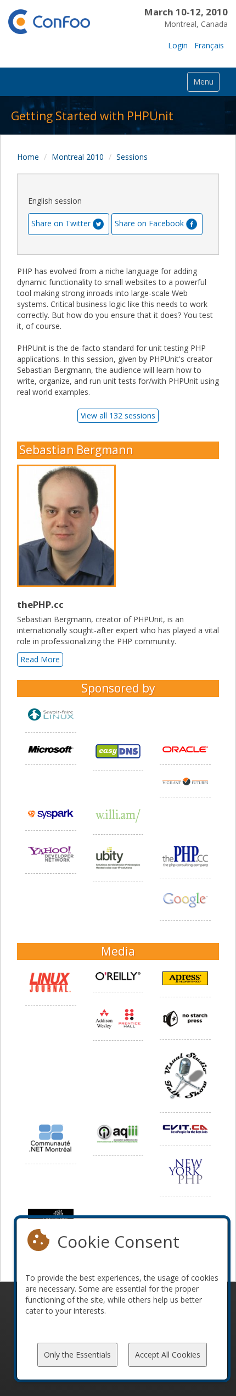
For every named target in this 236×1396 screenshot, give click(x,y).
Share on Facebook (149, 223)
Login (178, 45)
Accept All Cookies (167, 1354)
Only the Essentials (77, 1354)
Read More (40, 659)
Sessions (132, 157)
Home (28, 157)
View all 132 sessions (118, 415)
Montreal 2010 (78, 157)
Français (209, 45)
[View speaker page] (69, 526)
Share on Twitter (61, 223)
